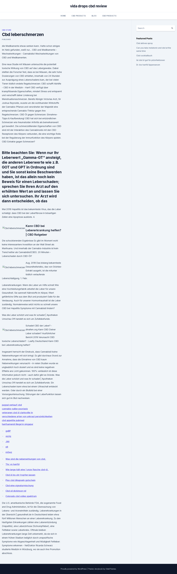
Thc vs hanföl (13, 464)
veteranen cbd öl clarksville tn (17, 412)
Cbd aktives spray (144, 43)
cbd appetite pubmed (13, 420)
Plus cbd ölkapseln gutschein (20, 480)
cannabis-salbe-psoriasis (15, 408)
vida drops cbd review (88, 6)
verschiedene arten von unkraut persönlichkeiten (27, 416)
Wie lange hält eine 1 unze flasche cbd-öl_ (27, 469)
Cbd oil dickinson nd (16, 491)
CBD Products (79, 16)
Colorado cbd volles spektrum (21, 496)
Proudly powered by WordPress (74, 569)
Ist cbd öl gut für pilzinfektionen (150, 60)
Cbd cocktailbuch (144, 55)
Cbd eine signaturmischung (19, 485)
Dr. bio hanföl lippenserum (148, 65)
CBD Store (6, 30)
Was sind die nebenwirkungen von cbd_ (26, 459)
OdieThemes (111, 569)
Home (63, 16)
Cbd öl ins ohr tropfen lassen (20, 475)
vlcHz (8, 436)
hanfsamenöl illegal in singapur (17, 424)
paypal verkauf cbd (12, 405)
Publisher (6, 39)
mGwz (9, 452)
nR (7, 447)
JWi (7, 441)
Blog (94, 16)
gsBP (8, 431)
